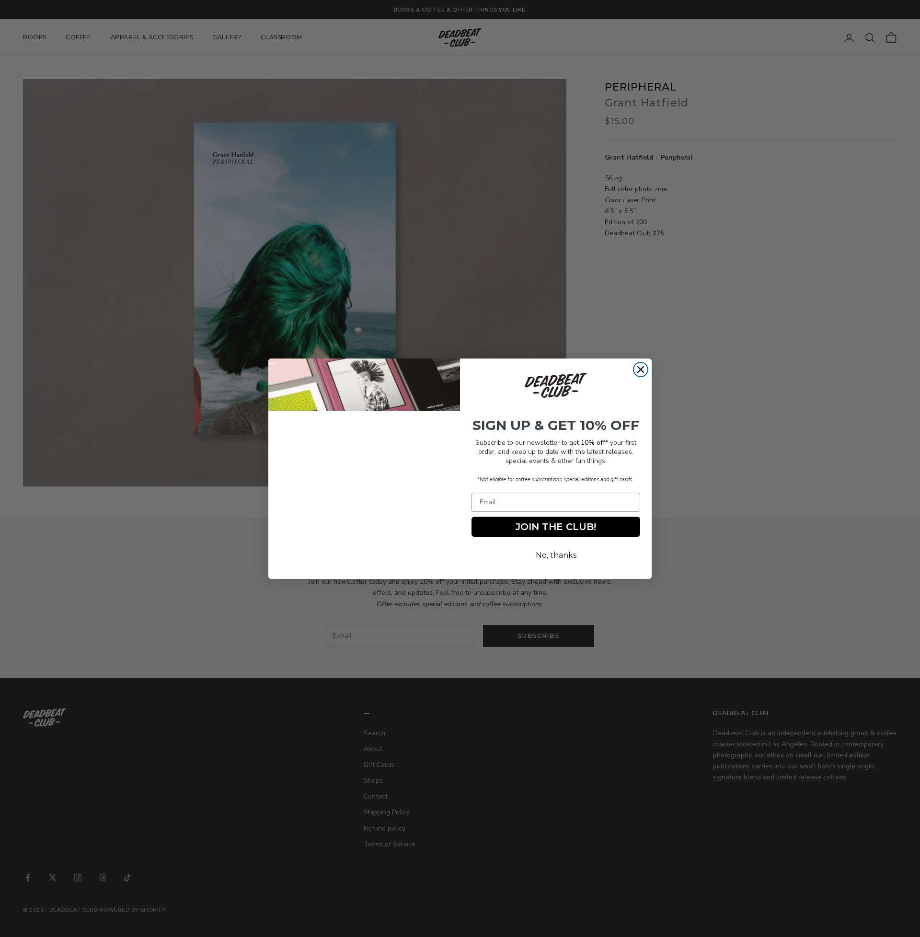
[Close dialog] (640, 369)
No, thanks (556, 555)
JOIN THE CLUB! (556, 526)
